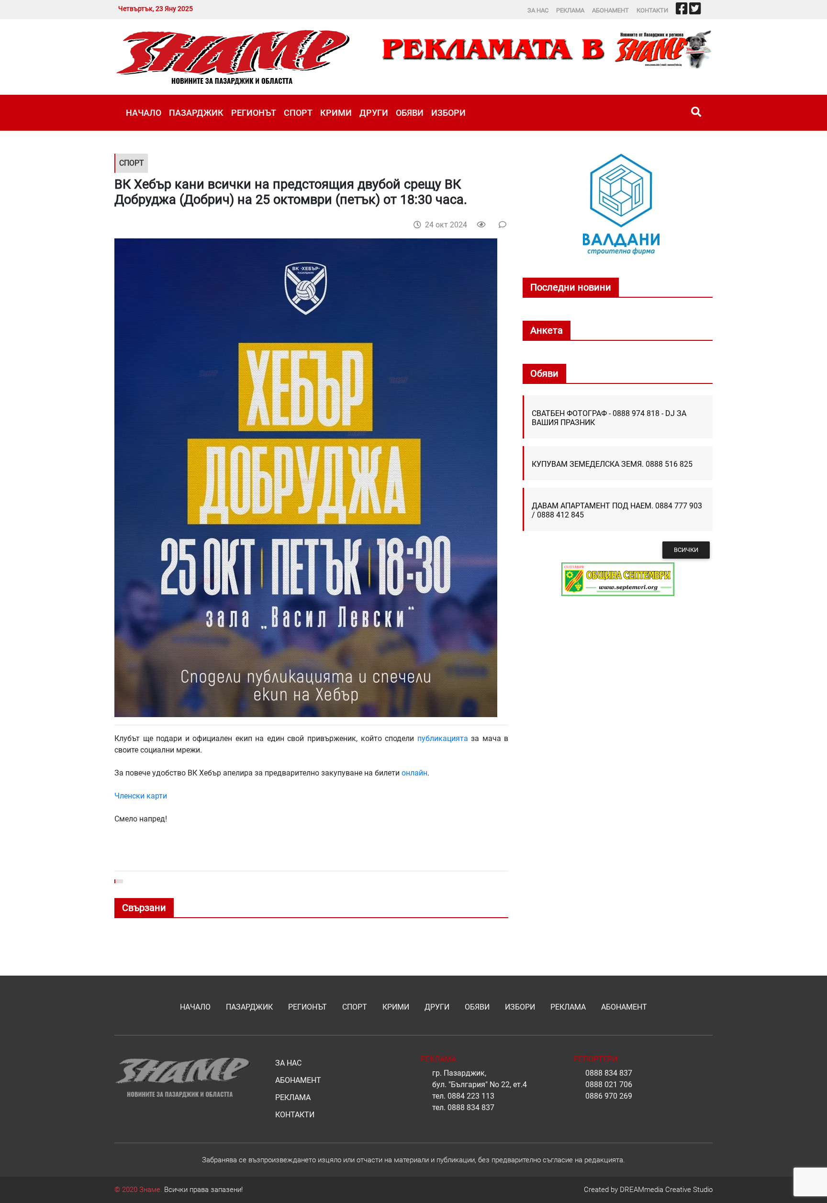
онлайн (414, 772)
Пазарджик (196, 113)
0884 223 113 (470, 1096)
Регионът (253, 113)
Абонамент (610, 10)
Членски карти (140, 795)
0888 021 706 (608, 1084)
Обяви (410, 113)
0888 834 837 (470, 1107)
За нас (537, 10)
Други (373, 113)
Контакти (652, 10)
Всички (686, 549)
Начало (143, 113)
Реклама (570, 10)
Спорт (298, 113)
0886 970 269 (608, 1096)
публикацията (442, 738)
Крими (336, 113)
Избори (448, 113)
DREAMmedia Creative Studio (666, 1189)
